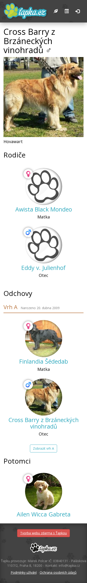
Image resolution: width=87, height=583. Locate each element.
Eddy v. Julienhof (43, 268)
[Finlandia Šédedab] (43, 338)
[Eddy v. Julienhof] (43, 244)
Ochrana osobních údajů (58, 572)
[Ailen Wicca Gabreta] (43, 491)
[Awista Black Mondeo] (43, 186)
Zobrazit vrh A (43, 448)
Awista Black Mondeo (43, 209)
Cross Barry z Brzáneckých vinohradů (43, 423)
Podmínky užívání (24, 572)
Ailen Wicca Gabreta (44, 514)
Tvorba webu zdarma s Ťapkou (43, 533)
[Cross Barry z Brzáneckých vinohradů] (43, 397)
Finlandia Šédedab (43, 361)
